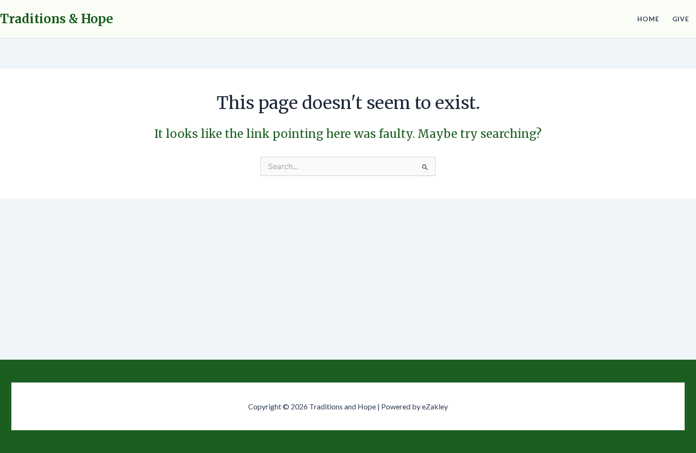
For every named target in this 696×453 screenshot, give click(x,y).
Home (648, 19)
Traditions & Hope (56, 19)
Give (680, 19)
